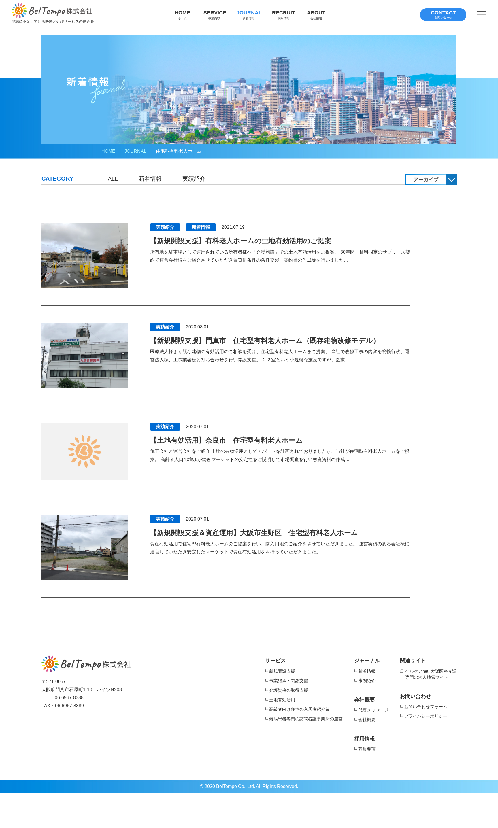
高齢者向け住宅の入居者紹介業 (299, 709)
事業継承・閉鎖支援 (288, 680)
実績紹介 (193, 178)
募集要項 (367, 748)
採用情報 (364, 739)
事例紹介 (367, 680)
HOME (108, 151)
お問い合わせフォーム (425, 706)
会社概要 (364, 700)
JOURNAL (135, 151)
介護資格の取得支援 (288, 690)
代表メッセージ (373, 710)
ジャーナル (367, 660)
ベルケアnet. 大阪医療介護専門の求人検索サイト (430, 674)
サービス (275, 660)
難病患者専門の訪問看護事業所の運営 (306, 718)
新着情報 (150, 178)
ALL (113, 178)
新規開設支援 (282, 671)
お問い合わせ (415, 696)
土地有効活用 (282, 699)
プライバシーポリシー (425, 716)
